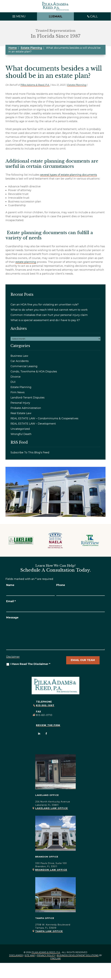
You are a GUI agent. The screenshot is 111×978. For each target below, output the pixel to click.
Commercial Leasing (24, 366)
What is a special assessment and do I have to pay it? (45, 320)
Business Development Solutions (78, 955)
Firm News (18, 392)
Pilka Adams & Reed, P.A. (35, 85)
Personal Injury (20, 402)
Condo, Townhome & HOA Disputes (34, 371)
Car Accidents (20, 361)
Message (12, 617)
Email (11, 601)
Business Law (19, 355)
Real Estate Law (21, 413)
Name (10, 585)
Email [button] (57, 16)
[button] (18, 15)
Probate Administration (26, 408)
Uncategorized (20, 428)
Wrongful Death (21, 434)
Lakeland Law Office (51, 808)
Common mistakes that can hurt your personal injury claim (49, 315)
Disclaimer (13, 656)
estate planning (25, 262)
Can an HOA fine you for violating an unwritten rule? (45, 304)
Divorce (16, 376)
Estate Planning (76, 85)
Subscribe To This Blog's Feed (30, 452)
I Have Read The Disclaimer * (30, 664)
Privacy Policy (46, 955)
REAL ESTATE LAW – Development (33, 423)
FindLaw (55, 958)
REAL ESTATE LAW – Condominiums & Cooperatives (44, 418)
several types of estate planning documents (68, 174)
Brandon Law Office (51, 869)
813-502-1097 (45, 705)
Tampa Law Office (49, 931)
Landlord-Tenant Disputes (28, 397)
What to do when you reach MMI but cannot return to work (49, 309)
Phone (60, 585)
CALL (94, 16)
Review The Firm (48, 725)
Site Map (30, 955)
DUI (13, 382)
